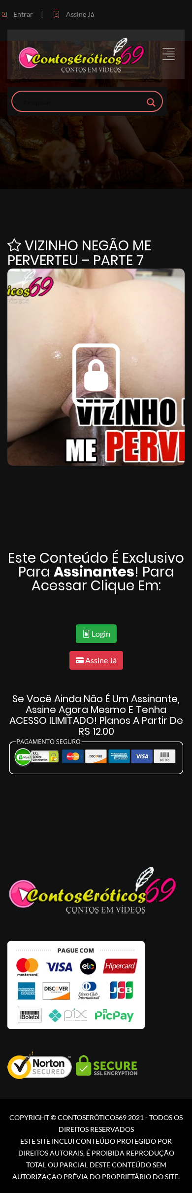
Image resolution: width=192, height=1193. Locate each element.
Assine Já (79, 14)
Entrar (22, 14)
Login (100, 633)
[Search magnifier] (151, 102)
